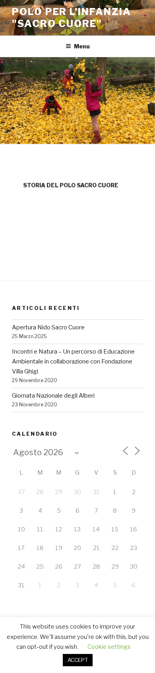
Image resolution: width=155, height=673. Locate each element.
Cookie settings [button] (109, 646)
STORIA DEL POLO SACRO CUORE (70, 185)
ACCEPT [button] (78, 660)
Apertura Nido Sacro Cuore (48, 327)
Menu (82, 46)
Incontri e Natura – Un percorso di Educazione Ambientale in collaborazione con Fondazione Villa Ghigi (73, 361)
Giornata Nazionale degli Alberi (53, 395)
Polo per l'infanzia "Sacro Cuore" (71, 17)
